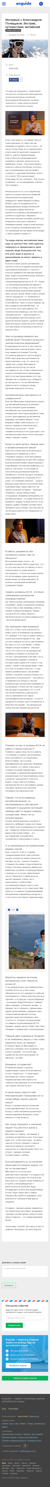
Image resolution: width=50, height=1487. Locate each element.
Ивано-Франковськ (34, 1468)
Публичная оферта (9, 1437)
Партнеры (27, 1434)
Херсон (5, 1471)
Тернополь (20, 1468)
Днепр (16, 1463)
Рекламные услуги (34, 1441)
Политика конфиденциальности (14, 1441)
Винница (36, 1466)
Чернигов (29, 1471)
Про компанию (37, 1434)
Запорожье (6, 1466)
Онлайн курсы (39, 1424)
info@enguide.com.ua (28, 1451)
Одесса (24, 1463)
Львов (10, 1463)
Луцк (12, 1468)
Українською (34, 1416)
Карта (17, 1424)
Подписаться (14, 1325)
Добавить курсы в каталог (12, 1434)
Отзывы (30, 1424)
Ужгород (13, 1473)
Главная (5, 1424)
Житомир (5, 1468)
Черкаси (38, 1471)
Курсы (11, 1424)
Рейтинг (23, 1424)
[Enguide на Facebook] (25, 1446)
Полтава (5, 1473)
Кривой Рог (26, 1466)
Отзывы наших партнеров (27, 1437)
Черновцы (20, 1471)
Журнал (5, 1427)
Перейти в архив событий (25, 1378)
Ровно (12, 1471)
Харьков (32, 1463)
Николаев (16, 1466)
